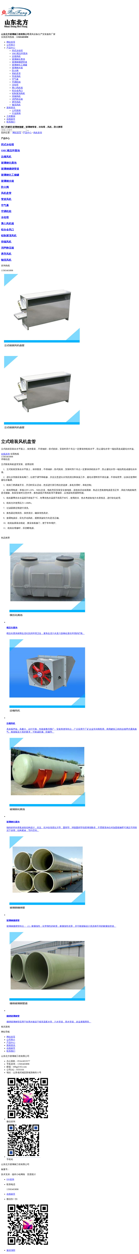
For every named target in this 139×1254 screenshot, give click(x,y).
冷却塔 (15, 85)
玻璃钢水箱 (17, 68)
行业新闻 (16, 113)
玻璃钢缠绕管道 (19, 62)
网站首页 (11, 42)
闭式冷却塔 (17, 50)
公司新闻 (16, 110)
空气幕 (15, 79)
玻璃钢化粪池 (18, 59)
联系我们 (11, 122)
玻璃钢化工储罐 (19, 65)
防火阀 (15, 70)
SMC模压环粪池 (19, 53)
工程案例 (11, 116)
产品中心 (11, 48)
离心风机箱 (17, 88)
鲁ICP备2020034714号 (20, 1169)
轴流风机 (16, 105)
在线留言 (11, 119)
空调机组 (16, 82)
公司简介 (11, 45)
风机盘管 (16, 73)
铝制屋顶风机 (18, 93)
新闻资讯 (11, 107)
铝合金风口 (17, 90)
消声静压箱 (17, 99)
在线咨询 (5, 454)
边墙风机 (16, 56)
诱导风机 (16, 102)
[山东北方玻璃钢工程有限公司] (16, 31)
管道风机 (16, 76)
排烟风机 (16, 96)
